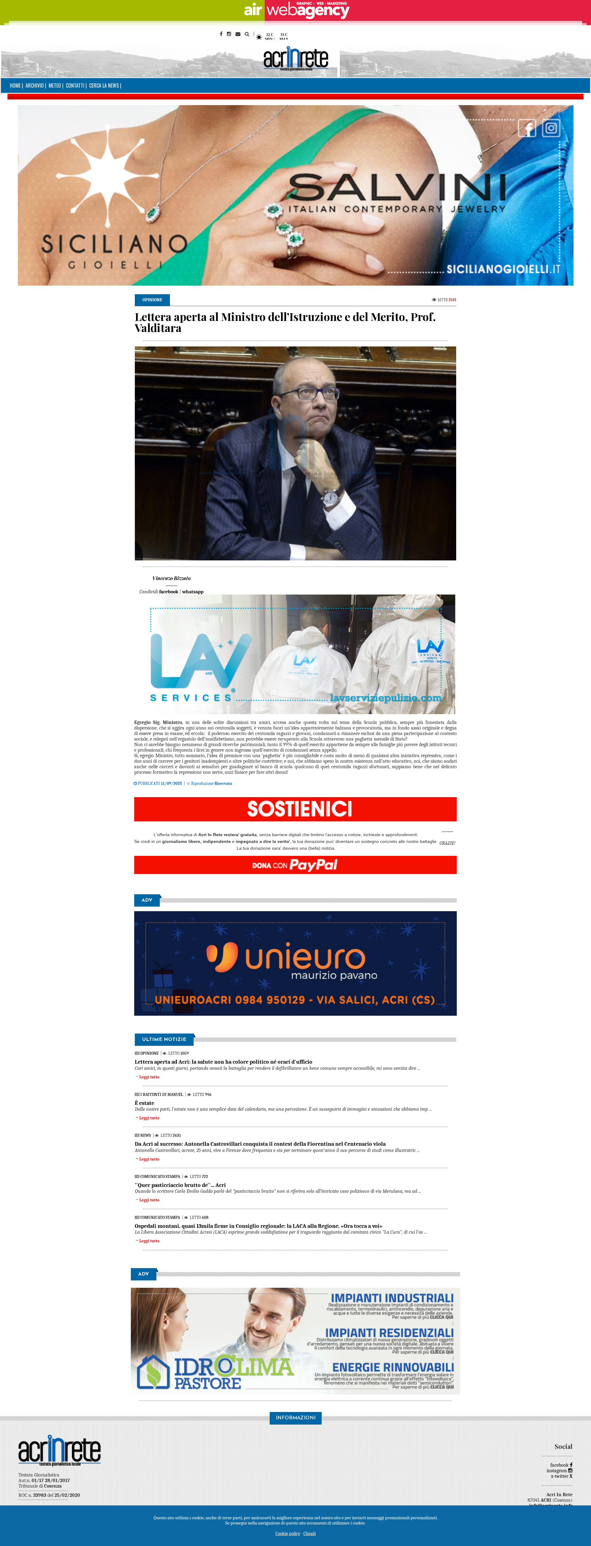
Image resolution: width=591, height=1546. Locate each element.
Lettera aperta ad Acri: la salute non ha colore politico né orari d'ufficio (223, 1062)
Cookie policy (287, 1533)
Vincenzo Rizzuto (171, 578)
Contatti (75, 85)
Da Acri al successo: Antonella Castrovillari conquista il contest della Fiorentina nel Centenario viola (260, 1144)
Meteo (55, 85)
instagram (557, 1470)
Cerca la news (104, 85)
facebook (560, 1465)
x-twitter (562, 1476)
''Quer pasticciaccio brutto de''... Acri (180, 1185)
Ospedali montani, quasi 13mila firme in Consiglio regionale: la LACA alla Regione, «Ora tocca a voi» (259, 1226)
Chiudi (310, 1533)
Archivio (35, 85)
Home (15, 85)
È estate (144, 1103)
